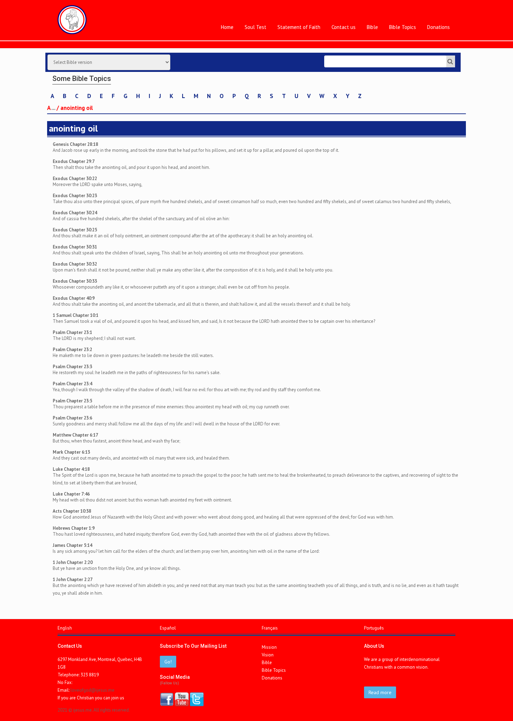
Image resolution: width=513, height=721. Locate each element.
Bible (372, 27)
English (65, 628)
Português (374, 628)
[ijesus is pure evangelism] (72, 19)
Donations (438, 27)
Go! (168, 662)
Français (270, 628)
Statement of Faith (298, 27)
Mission (269, 647)
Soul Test (255, 27)
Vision (268, 655)
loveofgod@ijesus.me (92, 690)
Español (168, 628)
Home (227, 27)
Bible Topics (402, 27)
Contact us (344, 27)
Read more (380, 692)
